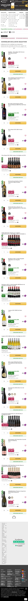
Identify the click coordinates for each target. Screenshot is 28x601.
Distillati (3, 21)
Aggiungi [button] (18, 71)
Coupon (17, 573)
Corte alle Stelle (12, 26)
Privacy (8, 576)
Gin (2, 24)
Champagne (4, 18)
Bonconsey (11, 18)
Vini (3, 22)
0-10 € (21, 14)
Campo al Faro (12, 23)
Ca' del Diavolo (12, 22)
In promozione (20, 29)
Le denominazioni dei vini (18, 578)
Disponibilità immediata (8, 29)
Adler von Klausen (13, 14)
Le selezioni (17, 581)
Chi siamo (3, 571)
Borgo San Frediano (13, 19)
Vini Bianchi (4, 15)
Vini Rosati (4, 19)
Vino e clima (18, 585)
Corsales (11, 25)
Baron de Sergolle (13, 15)
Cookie (8, 585)
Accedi (16, 5)
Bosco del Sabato (13, 21)
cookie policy (6, 596)
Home (2, 569)
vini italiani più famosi (4, 563)
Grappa (3, 26)
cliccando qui (14, 591)
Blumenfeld (12, 17)
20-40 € (22, 17)
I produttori (17, 574)
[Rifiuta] (26, 589)
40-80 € (21, 18)
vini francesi (4, 559)
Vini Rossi (4, 14)
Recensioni (9, 578)
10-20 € (22, 15)
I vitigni (16, 578)
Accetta (25, 599)
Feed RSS (3, 585)
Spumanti (4, 17)
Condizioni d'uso (11, 574)
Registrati (22, 5)
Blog (16, 586)
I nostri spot (3, 578)
